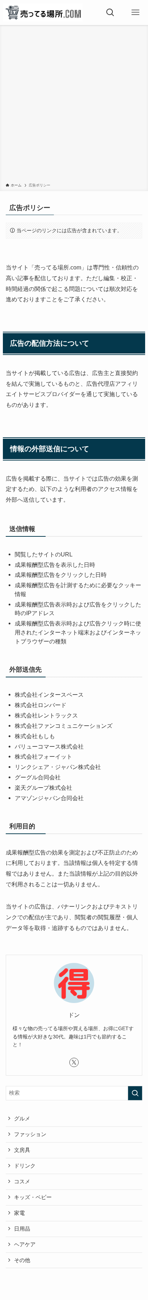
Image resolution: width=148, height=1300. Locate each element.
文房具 (22, 1150)
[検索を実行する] (135, 1093)
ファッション (30, 1134)
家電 (19, 1213)
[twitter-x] (74, 1062)
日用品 (22, 1229)
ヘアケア (25, 1244)
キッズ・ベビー (33, 1197)
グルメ (22, 1118)
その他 (22, 1260)
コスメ (22, 1181)
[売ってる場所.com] (43, 12)
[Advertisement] (74, 105)
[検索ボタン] (110, 12)
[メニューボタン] (135, 12)
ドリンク (25, 1166)
